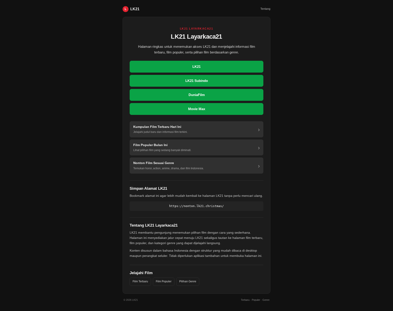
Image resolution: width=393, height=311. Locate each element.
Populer (256, 299)
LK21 (196, 66)
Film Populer (163, 281)
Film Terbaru (140, 281)
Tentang (265, 8)
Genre (266, 299)
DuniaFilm (197, 95)
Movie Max (196, 109)
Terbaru (245, 299)
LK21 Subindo (196, 81)
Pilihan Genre (187, 281)
